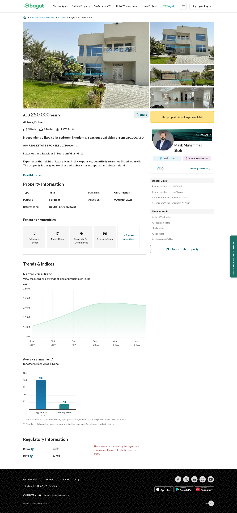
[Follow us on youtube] (211, 479)
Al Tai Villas (158, 233)
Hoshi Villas (158, 228)
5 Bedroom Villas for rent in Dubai (170, 197)
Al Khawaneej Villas (162, 239)
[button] (233, 256)
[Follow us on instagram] (202, 479)
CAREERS (47, 479)
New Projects (150, 6)
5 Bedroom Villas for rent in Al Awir (171, 202)
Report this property (185, 249)
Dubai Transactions (126, 6)
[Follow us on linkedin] (194, 479)
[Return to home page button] (34, 6)
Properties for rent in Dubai (167, 186)
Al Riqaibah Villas (161, 222)
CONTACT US (67, 479)
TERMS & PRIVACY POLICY (40, 485)
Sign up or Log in (201, 6)
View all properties (199, 168)
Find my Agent (60, 6)
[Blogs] (168, 6)
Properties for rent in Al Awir (167, 192)
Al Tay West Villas (161, 217)
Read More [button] (30, 175)
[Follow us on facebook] (178, 479)
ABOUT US (30, 479)
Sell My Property (81, 6)
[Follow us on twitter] (186, 479)
